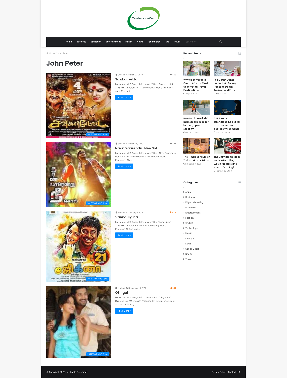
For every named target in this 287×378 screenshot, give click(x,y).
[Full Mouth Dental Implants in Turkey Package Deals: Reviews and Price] (227, 68)
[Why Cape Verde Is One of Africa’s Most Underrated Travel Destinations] (196, 68)
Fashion (189, 217)
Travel (177, 41)
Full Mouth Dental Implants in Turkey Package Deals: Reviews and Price (225, 85)
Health (128, 41)
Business (81, 41)
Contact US (234, 372)
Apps (188, 192)
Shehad (121, 74)
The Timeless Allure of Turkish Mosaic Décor (196, 158)
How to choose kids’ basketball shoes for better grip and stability (196, 124)
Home (69, 41)
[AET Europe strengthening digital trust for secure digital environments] (227, 107)
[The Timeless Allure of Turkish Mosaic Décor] (196, 146)
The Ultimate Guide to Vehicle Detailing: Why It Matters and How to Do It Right (227, 162)
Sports (188, 254)
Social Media (192, 248)
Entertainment (113, 41)
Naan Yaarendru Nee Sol (136, 148)
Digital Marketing (194, 202)
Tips (166, 41)
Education (96, 41)
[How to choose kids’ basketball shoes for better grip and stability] (196, 107)
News (140, 41)
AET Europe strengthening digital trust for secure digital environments (227, 124)
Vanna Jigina (126, 217)
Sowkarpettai (126, 79)
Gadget (189, 223)
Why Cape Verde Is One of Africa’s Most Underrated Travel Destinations (195, 85)
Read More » (124, 97)
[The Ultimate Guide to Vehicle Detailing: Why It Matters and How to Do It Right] (227, 146)
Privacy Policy (219, 372)
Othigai (121, 292)
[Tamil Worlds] (143, 18)
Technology (153, 41)
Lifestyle (189, 238)
